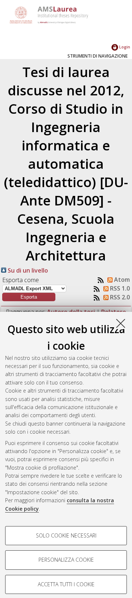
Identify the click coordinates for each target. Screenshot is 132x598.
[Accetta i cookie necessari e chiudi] (120, 323)
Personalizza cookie (66, 559)
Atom (121, 280)
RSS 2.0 (119, 297)
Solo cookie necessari (66, 535)
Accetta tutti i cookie (66, 584)
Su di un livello (27, 270)
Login (124, 47)
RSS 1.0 (119, 288)
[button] (28, 297)
